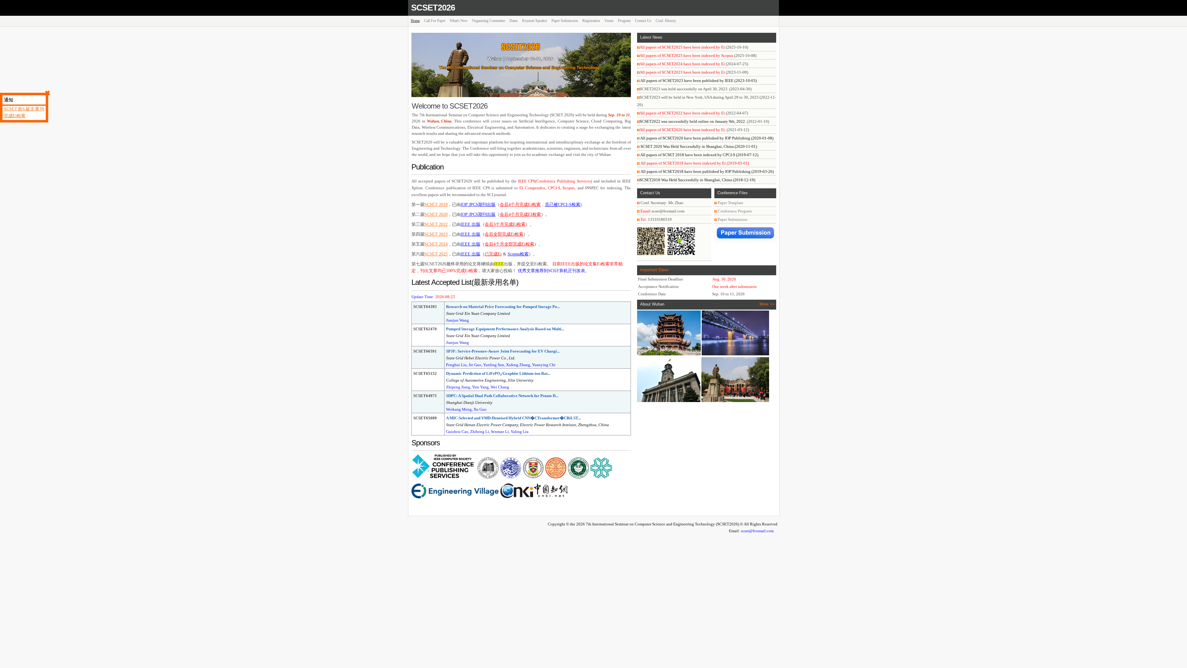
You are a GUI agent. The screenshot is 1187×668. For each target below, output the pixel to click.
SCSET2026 (433, 7)
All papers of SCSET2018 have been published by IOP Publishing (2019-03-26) (707, 171)
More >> (767, 304)
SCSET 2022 (436, 224)
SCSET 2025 (436, 254)
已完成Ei (493, 254)
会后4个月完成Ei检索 (520, 204)
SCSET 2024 (436, 244)
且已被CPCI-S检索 (562, 204)
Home (415, 21)
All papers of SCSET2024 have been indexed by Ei (682, 64)
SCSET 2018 (436, 204)
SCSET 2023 (436, 234)
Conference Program (735, 211)
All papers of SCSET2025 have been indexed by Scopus (686, 55)
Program (624, 21)
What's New (459, 21)
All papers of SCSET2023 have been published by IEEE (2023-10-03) (698, 80)
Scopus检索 (518, 254)
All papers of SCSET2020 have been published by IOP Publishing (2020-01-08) (706, 138)
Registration (591, 21)
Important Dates (654, 270)
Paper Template (730, 202)
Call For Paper (434, 21)
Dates (513, 21)
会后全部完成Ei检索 (504, 234)
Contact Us (643, 21)
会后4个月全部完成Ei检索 (509, 244)
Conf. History (666, 21)
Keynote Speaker (534, 21)
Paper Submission (564, 21)
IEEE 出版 (470, 224)
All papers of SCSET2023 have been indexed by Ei (682, 72)
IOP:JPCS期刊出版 (478, 204)
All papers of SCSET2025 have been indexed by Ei (682, 47)
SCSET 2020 (436, 214)
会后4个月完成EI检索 (520, 214)
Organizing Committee (488, 21)
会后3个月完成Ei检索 (505, 224)
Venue (609, 21)
